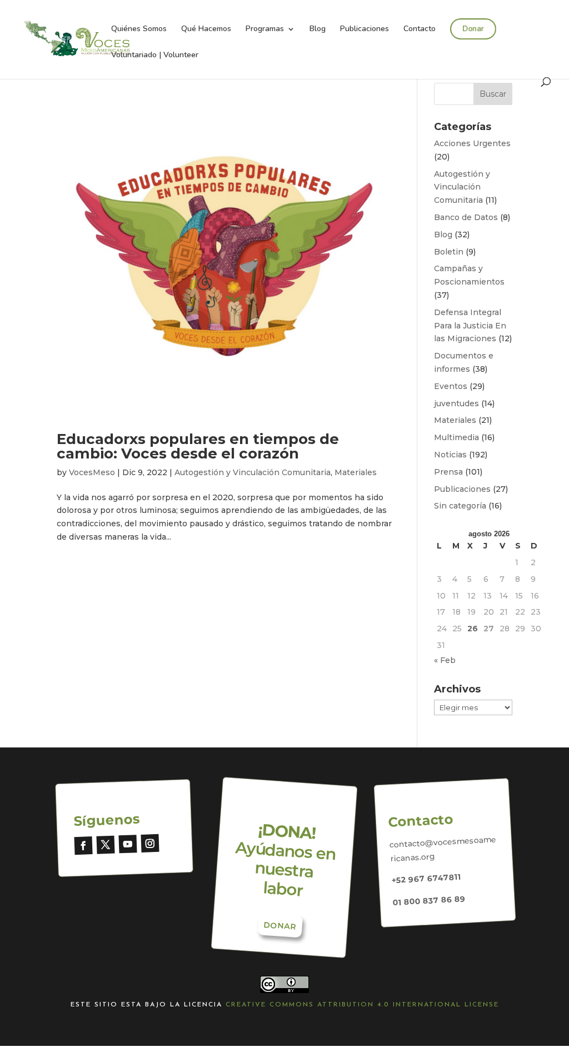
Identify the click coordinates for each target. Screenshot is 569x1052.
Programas (265, 29)
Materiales (356, 472)
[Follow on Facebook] (83, 845)
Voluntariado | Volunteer (154, 55)
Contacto (419, 29)
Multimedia (456, 437)
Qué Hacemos (206, 29)
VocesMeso (92, 472)
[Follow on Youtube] (128, 844)
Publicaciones (364, 29)
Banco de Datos (466, 217)
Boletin (448, 252)
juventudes (456, 403)
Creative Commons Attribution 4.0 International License (362, 1004)
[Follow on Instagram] (150, 843)
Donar (473, 28)
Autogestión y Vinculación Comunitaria (252, 472)
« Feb (445, 660)
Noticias (450, 455)
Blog (318, 29)
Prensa (448, 472)
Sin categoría (460, 506)
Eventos (450, 386)
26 (472, 629)
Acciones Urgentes (472, 143)
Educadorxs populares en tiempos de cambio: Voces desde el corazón (198, 446)
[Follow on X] (106, 845)
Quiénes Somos (139, 29)
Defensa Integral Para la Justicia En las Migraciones (470, 325)
